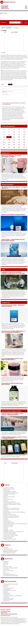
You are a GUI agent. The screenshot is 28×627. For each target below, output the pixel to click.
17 (9, 137)
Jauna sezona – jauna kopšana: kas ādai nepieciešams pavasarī (13, 240)
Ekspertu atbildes (5, 8)
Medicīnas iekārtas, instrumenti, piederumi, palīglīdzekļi (14, 512)
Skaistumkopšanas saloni (8, 570)
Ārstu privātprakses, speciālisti (9, 491)
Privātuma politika (5, 615)
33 (14, 144)
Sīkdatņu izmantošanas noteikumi (9, 614)
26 (4, 142)
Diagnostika (5, 495)
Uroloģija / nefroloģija (7, 537)
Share (2, 84)
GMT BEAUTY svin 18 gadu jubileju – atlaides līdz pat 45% (14, 188)
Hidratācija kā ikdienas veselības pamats (13, 214)
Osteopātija (5, 518)
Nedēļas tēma (6, 153)
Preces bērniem (6, 593)
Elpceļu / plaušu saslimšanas (9, 496)
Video (3, 269)
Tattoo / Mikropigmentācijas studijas (10, 575)
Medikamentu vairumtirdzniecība (9, 551)
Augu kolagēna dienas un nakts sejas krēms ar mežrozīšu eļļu (12, 359)
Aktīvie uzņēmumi (4, 6)
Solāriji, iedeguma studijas (8, 598)
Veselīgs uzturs (6, 600)
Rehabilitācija (8, 558)
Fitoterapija (5, 500)
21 (4, 139)
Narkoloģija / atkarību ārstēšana (9, 514)
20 (24, 137)
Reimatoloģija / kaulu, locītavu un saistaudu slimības (13, 531)
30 (24, 142)
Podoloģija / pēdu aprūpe (8, 525)
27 (9, 142)
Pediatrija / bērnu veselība (8, 522)
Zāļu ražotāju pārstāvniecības (9, 552)
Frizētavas (5, 586)
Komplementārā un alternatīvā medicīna (11, 509)
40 (24, 147)
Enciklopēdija (8, 27)
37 (9, 147)
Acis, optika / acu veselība (8, 487)
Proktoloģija (5, 527)
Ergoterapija (5, 562)
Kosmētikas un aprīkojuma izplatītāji (10, 567)
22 (9, 139)
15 (24, 134)
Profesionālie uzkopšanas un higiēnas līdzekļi (12, 595)
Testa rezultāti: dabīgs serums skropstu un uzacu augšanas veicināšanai (13, 332)
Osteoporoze (6, 519)
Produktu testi (6, 302)
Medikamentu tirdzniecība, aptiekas (10, 550)
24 (19, 139)
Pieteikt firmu (4, 612)
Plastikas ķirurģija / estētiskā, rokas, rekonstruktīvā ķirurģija (15, 523)
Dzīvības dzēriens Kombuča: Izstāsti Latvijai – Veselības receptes (14, 438)
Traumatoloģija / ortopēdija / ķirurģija (10, 535)
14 (19, 134)
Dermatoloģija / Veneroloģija (8, 494)
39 (19, 147)
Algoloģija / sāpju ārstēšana (8, 488)
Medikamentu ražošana (8, 549)
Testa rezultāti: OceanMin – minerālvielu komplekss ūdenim (13, 306)
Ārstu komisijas (6, 490)
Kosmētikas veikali (7, 589)
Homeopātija (5, 547)
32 (9, 144)
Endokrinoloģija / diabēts (8, 499)
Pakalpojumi (5, 591)
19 (19, 137)
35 (24, 144)
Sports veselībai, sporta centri (9, 574)
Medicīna (6, 485)
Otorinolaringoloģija (7, 521)
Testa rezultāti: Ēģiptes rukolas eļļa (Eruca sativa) (12, 384)
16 (4, 137)
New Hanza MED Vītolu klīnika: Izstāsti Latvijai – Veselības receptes (12, 414)
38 (14, 147)
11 (4, 134)
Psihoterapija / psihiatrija (8, 530)
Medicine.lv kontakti (5, 609)
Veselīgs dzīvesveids (10, 581)
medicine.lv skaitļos (9, 2)
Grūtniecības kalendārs (8, 126)
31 (4, 144)
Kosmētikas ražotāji (7, 566)
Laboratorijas (6, 510)
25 (24, 139)
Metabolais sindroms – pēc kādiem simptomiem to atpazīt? (11, 156)
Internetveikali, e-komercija (8, 587)
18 (14, 137)
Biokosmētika (6, 585)
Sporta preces (6, 573)
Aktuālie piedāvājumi (8, 184)
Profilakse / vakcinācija (7, 526)
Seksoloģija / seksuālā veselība (9, 532)
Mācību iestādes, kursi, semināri (9, 590)
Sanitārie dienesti (6, 594)
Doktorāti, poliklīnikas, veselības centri (11, 492)
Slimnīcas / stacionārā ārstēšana (9, 534)
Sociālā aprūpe (6, 597)
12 (9, 134)
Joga (4, 565)
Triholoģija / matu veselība (8, 536)
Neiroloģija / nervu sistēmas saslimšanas (11, 516)
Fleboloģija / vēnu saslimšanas (9, 501)
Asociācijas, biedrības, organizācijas (10, 584)
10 (24, 132)
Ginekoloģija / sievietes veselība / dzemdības (12, 504)
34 (19, 144)
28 (14, 142)
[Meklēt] (21, 22)
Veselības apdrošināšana (8, 599)
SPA (4, 571)
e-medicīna (5, 497)
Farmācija (7, 545)
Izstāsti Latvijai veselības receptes (11, 411)
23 (14, 139)
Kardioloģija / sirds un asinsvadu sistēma (11, 508)
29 (19, 142)
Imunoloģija (5, 507)
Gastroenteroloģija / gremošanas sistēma (11, 503)
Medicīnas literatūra (7, 513)
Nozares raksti (4, 7)
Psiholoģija (5, 528)
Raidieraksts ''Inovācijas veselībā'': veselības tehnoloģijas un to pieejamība (13, 273)
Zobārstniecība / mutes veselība (9, 539)
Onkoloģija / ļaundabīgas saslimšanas (10, 517)
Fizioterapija (5, 563)
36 (4, 147)
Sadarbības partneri (5, 611)
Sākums (3, 27)
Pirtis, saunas (6, 569)
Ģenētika (5, 505)
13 (14, 134)
